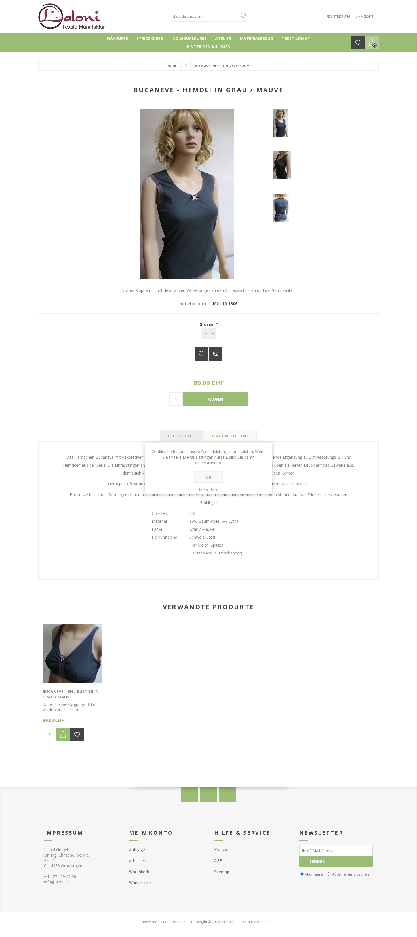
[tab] (181, 436)
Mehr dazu (208, 489)
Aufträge (137, 849)
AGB (218, 860)
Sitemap (221, 871)
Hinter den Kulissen (209, 46)
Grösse (207, 324)
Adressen (137, 860)
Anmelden (364, 16)
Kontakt (221, 849)
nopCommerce (175, 921)
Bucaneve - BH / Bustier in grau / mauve (71, 694)
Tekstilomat (296, 38)
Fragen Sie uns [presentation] (229, 436)
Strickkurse (149, 38)
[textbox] (204, 16)
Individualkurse (189, 38)
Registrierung (338, 16)
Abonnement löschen (350, 873)
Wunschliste (140, 882)
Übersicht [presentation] (181, 436)
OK (209, 477)
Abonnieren (315, 873)
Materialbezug (256, 38)
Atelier (223, 38)
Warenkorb (139, 871)
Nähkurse (117, 38)
